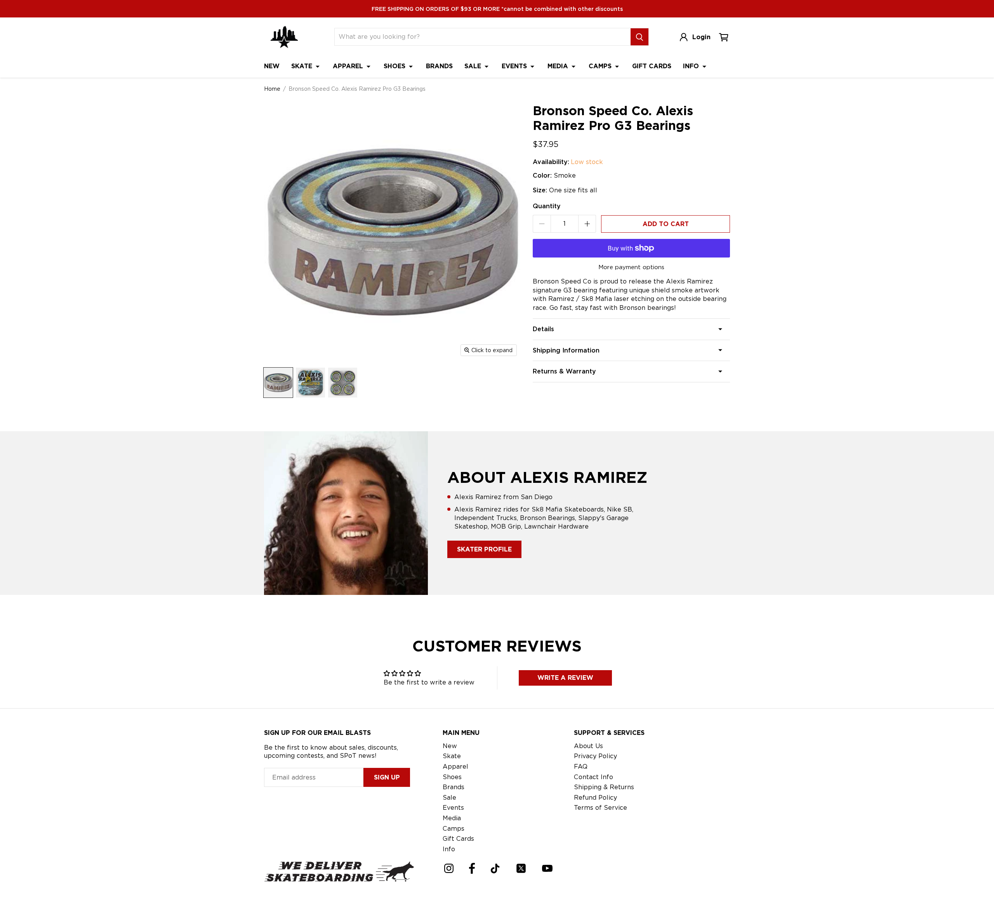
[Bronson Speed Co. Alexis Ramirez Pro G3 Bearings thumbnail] (278, 382)
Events (515, 66)
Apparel (349, 66)
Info (692, 66)
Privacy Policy (595, 756)
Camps (601, 66)
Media (558, 66)
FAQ (580, 766)
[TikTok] (495, 868)
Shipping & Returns (604, 787)
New (272, 66)
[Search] (639, 36)
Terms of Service (600, 807)
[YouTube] (547, 868)
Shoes (395, 66)
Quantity (547, 206)
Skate (302, 66)
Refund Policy (595, 797)
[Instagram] (449, 868)
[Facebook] (472, 868)
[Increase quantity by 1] (587, 224)
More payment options (631, 267)
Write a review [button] (565, 677)
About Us (588, 746)
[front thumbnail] (310, 382)
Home (272, 89)
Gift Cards (651, 66)
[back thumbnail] (343, 382)
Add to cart (666, 224)
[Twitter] (521, 868)
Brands (439, 66)
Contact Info (593, 777)
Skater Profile (484, 549)
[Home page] (284, 37)
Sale (473, 66)
